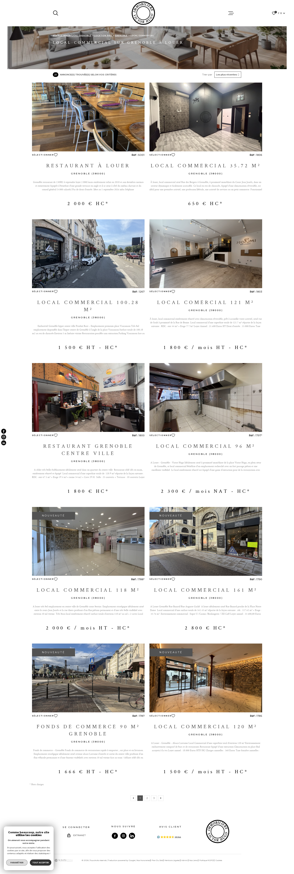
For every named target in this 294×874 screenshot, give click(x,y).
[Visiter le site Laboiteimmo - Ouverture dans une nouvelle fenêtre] (63, 860)
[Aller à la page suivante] (161, 798)
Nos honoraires (143, 860)
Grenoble (121, 35)
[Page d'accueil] (143, 13)
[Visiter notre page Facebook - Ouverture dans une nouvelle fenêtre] (115, 836)
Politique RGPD (206, 860)
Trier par (207, 74)
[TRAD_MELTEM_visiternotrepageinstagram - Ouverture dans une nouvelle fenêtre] (3, 437)
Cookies (218, 860)
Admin (184, 860)
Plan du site (157, 860)
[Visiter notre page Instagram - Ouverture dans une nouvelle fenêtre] (123, 836)
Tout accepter (40, 862)
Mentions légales (171, 860)
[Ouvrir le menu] (231, 13)
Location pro (103, 35)
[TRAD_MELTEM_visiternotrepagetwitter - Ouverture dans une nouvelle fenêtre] (3, 442)
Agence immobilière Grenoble (72, 35)
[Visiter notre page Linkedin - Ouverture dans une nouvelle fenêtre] (132, 836)
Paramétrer (16, 862)
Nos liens (193, 860)
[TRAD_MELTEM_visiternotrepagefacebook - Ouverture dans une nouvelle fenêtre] (3, 431)
